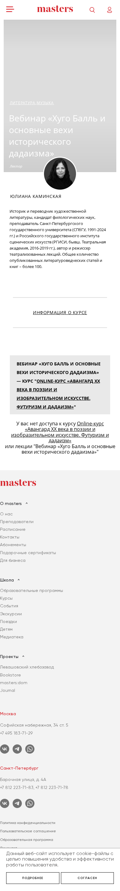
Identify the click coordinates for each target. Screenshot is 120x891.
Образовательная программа (26, 840)
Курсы (6, 598)
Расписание (13, 529)
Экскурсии (11, 613)
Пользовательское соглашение (28, 831)
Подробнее (32, 878)
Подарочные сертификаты (28, 552)
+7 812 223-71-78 (51, 787)
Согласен (87, 878)
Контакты (9, 536)
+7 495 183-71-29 (16, 733)
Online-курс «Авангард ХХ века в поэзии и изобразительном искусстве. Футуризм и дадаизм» (60, 432)
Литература (22, 102)
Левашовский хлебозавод (27, 666)
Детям (6, 629)
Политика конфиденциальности (27, 823)
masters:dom (13, 682)
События (9, 605)
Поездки (8, 621)
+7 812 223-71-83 (17, 787)
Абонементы (13, 544)
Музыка (45, 102)
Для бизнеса (13, 560)
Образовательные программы (31, 590)
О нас (6, 513)
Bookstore (10, 674)
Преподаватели (17, 521)
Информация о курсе (60, 312)
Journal (7, 690)
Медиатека (11, 636)
